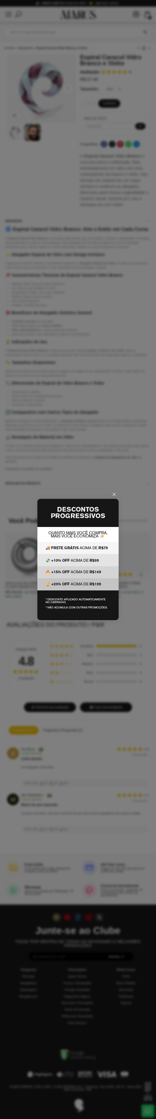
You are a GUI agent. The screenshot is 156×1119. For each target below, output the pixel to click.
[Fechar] (114, 494)
